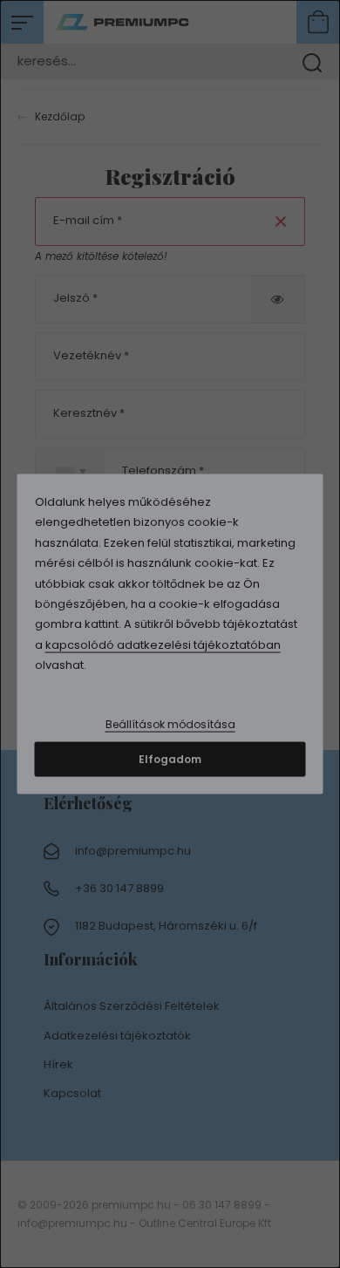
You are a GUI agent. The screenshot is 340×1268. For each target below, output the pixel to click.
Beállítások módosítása (170, 723)
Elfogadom (170, 758)
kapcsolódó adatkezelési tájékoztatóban (163, 644)
